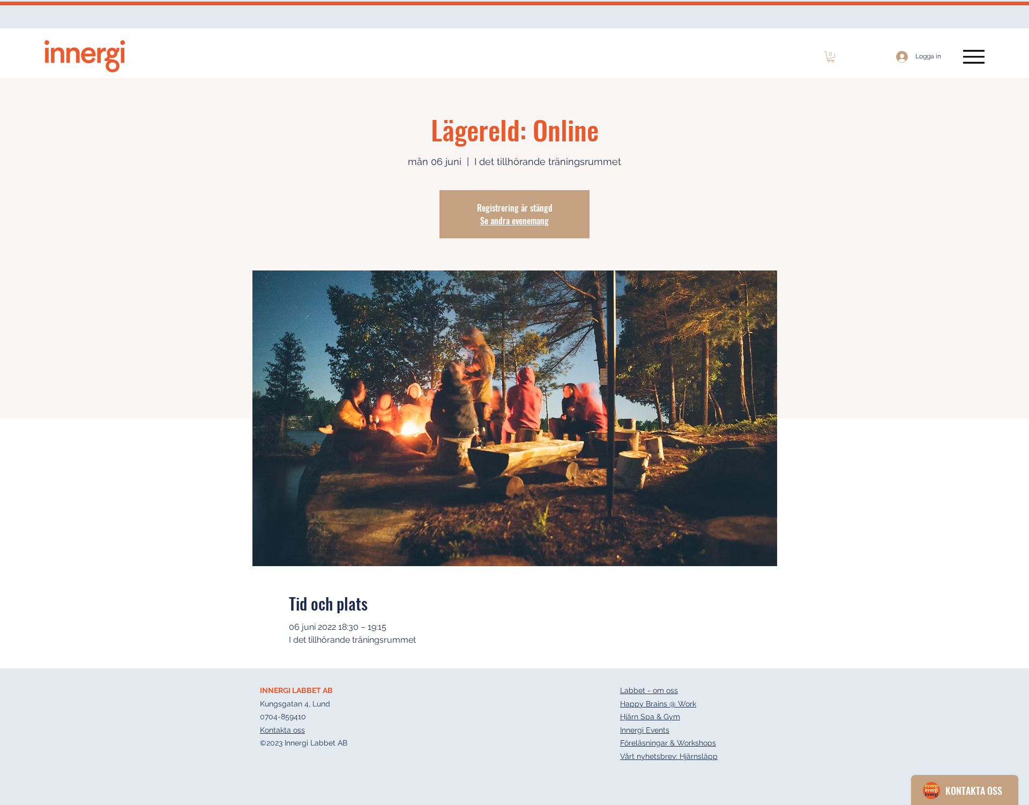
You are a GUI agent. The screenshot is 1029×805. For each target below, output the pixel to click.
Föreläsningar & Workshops (668, 743)
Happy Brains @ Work (658, 703)
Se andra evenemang (514, 220)
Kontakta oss (282, 730)
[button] (830, 56)
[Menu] (973, 56)
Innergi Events (644, 730)
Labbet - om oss (649, 690)
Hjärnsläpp (699, 756)
